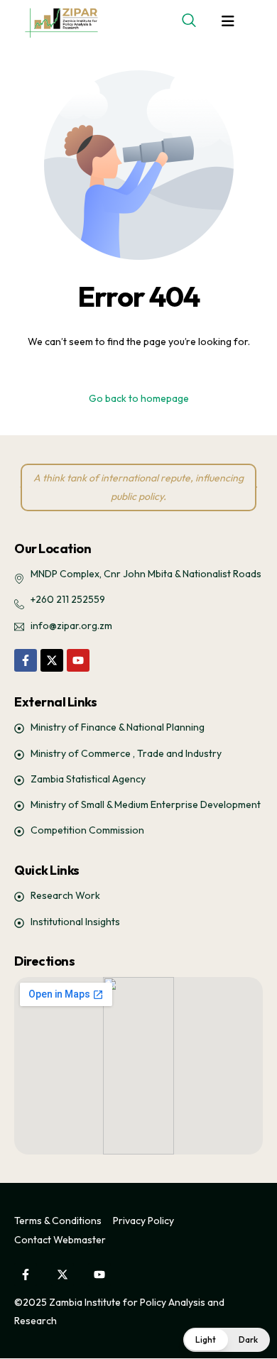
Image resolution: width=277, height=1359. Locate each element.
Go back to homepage (139, 398)
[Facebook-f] (25, 660)
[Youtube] (78, 660)
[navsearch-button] (189, 21)
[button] (226, 1340)
